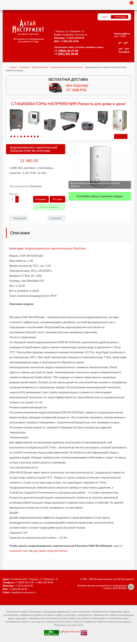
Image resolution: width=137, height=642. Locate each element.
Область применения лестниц (98, 618)
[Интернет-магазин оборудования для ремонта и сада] (28, 27)
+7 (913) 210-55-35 (75, 38)
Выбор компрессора (71, 618)
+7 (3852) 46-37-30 (66, 50)
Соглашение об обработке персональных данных (106, 621)
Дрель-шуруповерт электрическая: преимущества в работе (87, 615)
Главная (13, 67)
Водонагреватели (40, 67)
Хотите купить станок (68, 621)
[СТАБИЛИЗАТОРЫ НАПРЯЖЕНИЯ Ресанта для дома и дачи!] (68, 117)
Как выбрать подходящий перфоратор (49, 611)
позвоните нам (18, 550)
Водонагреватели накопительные (67, 67)
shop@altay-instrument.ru (74, 34)
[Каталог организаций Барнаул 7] (51, 631)
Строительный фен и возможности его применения (96, 611)
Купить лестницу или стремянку (39, 621)
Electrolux (36, 186)
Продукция (24, 67)
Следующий (55, 218)
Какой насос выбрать (17, 611)
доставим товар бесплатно (50, 550)
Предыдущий (19, 218)
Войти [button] (105, 17)
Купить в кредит (49, 207)
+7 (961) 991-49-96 (66, 54)
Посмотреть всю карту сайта (68, 625)
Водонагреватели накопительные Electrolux (55, 248)
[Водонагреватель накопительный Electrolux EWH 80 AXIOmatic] (99, 166)
